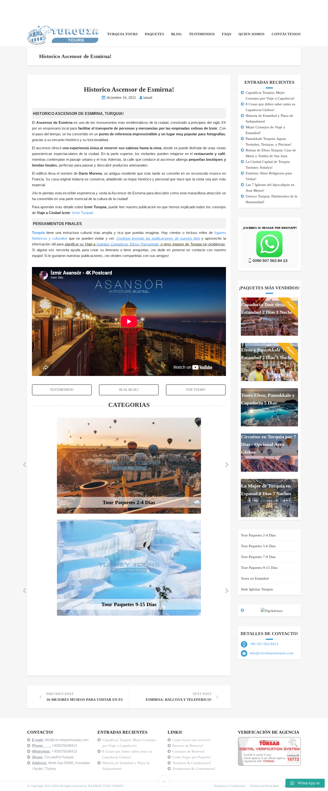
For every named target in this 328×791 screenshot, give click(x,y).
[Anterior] (27, 465)
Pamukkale (149, 244)
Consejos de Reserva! (189, 751)
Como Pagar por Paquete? (191, 757)
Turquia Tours (122, 34)
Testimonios (202, 34)
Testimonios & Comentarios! (193, 769)
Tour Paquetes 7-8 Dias (258, 557)
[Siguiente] (230, 465)
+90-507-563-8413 (264, 644)
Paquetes (154, 34)
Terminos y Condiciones (229, 786)
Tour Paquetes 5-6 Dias (258, 546)
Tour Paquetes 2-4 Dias (258, 535)
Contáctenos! (286, 34)
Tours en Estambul (255, 578)
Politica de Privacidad (264, 786)
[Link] (164, 781)
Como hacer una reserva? (191, 740)
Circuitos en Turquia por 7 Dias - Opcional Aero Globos (268, 444)
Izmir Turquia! (82, 213)
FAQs (226, 34)
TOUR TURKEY (112, 786)
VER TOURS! (196, 390)
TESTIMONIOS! (62, 390)
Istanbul (103, 244)
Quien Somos (251, 34)
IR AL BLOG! (129, 390)
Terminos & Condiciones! (191, 763)
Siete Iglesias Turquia (257, 589)
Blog (176, 34)
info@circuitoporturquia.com (271, 653)
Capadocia (119, 244)
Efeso (134, 244)
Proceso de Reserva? (188, 746)
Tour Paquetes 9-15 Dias (259, 568)
